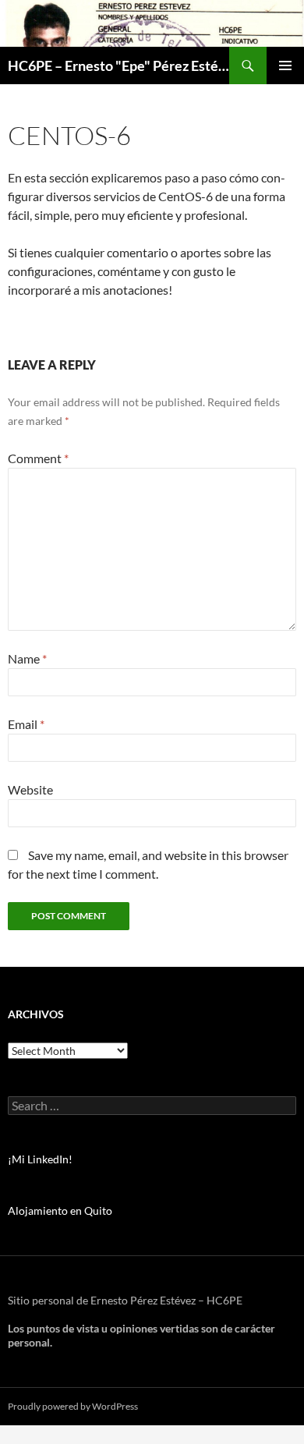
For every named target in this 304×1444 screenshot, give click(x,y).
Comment (38, 458)
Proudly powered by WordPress (73, 1406)
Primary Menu (285, 65)
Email (26, 724)
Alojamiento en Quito (60, 1210)
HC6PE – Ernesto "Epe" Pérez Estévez (118, 65)
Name (27, 658)
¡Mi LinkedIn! (40, 1159)
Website (30, 789)
